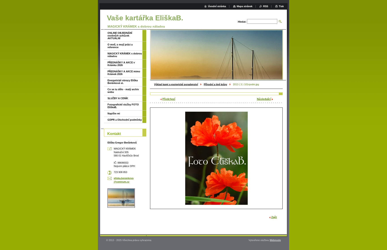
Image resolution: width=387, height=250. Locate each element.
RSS (265, 6)
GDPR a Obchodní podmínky (125, 119)
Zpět (274, 217)
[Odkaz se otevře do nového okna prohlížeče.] (216, 158)
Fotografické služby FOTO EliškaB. (123, 106)
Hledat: (242, 21)
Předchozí (168, 99)
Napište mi (114, 113)
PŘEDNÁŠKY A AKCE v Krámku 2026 (121, 63)
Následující (264, 99)
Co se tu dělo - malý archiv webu (123, 90)
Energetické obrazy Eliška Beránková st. (123, 81)
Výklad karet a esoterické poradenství (176, 84)
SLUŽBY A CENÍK (118, 98)
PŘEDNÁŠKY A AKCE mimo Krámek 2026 (124, 72)
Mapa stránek (244, 6)
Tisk (281, 6)
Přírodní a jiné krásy (215, 84)
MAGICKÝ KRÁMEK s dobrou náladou (125, 55)
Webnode (275, 240)
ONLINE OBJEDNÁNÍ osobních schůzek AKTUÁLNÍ (120, 36)
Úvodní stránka (217, 6)
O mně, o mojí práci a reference (120, 46)
